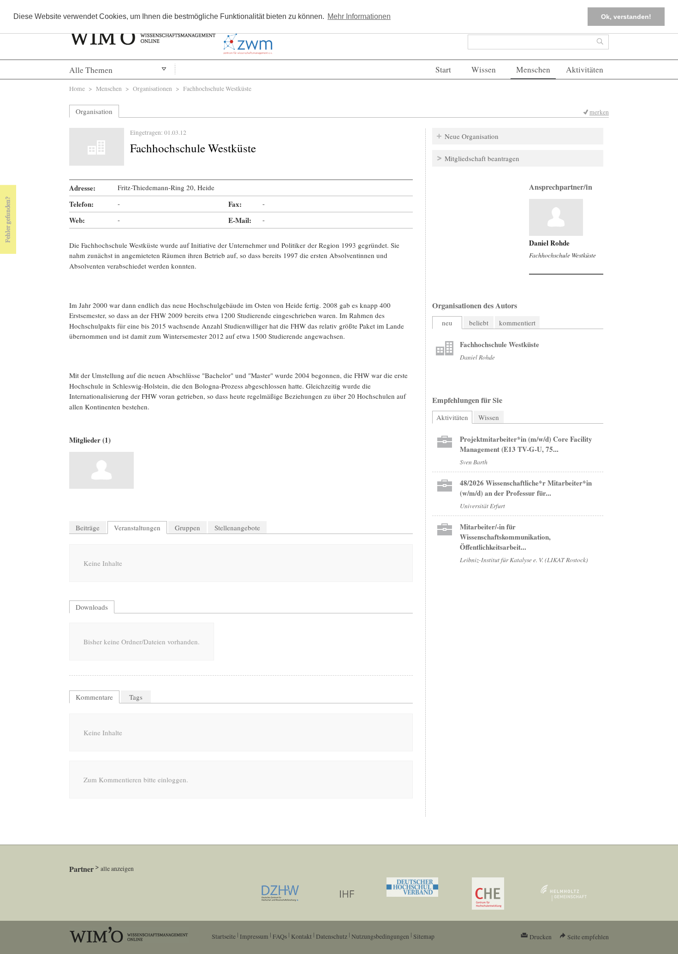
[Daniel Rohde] (101, 470)
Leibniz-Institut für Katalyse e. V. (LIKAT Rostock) (524, 559)
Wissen (483, 69)
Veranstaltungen (137, 527)
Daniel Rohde (549, 243)
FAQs (280, 936)
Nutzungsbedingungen (380, 936)
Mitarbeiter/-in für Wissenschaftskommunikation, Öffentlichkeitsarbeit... (505, 537)
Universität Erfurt (482, 505)
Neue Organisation (472, 136)
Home (77, 88)
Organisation (94, 111)
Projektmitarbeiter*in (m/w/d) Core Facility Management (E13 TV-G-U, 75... (526, 444)
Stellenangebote (237, 527)
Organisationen (152, 88)
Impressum (254, 936)
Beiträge (88, 527)
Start (443, 69)
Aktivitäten (584, 69)
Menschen (533, 69)
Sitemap (423, 936)
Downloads (92, 607)
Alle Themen (91, 70)
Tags (136, 697)
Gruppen (187, 527)
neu (447, 322)
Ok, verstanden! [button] (626, 16)
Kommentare (94, 697)
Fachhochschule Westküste (562, 255)
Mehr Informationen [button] (359, 16)
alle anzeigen (117, 868)
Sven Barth (474, 461)
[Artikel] (556, 217)
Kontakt (301, 936)
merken (599, 112)
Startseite (224, 936)
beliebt (478, 322)
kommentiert (517, 322)
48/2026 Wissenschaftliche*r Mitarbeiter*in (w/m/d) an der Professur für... (526, 488)
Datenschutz (331, 936)
